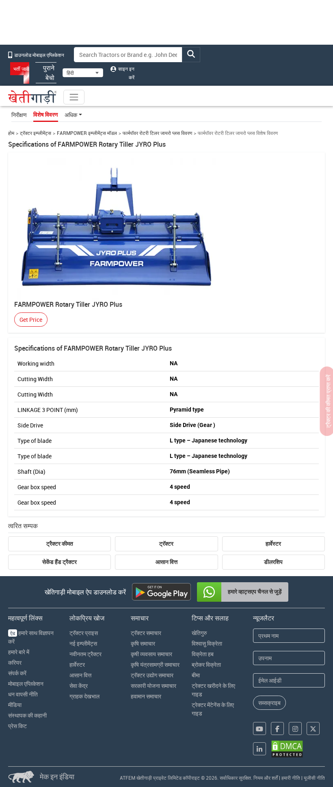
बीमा (196, 675)
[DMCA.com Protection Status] (287, 749)
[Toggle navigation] (73, 97)
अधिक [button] (71, 115)
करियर (15, 662)
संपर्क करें (17, 673)
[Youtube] (259, 728)
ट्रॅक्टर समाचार (146, 633)
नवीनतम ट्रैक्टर (85, 654)
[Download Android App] (161, 592)
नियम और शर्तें (265, 777)
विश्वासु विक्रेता (207, 643)
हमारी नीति (290, 777)
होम (11, 133)
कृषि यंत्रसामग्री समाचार (155, 664)
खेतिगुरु (199, 633)
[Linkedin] (259, 748)
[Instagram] (295, 728)
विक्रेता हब (203, 654)
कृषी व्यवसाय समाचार (151, 654)
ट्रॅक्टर (166, 543)
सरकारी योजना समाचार (153, 685)
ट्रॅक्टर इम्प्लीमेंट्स (35, 133)
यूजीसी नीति (314, 777)
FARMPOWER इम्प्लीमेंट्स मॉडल (87, 133)
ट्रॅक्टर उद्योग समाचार (152, 675)
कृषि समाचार (143, 643)
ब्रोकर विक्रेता (206, 664)
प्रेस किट (17, 726)
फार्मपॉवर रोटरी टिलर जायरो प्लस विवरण (157, 133)
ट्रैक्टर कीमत (59, 543)
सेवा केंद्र (78, 685)
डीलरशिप (273, 562)
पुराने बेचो (48, 72)
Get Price (30, 319)
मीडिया (15, 705)
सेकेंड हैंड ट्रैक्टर (59, 562)
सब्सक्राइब (269, 703)
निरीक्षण (19, 115)
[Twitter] (313, 728)
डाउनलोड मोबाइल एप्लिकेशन (38, 55)
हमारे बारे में (18, 652)
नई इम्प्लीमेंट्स (83, 643)
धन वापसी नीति (23, 694)
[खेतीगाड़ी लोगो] (32, 97)
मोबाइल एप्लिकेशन (25, 683)
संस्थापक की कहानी (27, 715)
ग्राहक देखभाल (84, 696)
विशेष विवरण (45, 114)
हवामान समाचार (146, 696)
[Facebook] (277, 728)
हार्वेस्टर (273, 543)
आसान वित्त (166, 562)
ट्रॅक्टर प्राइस (83, 633)
